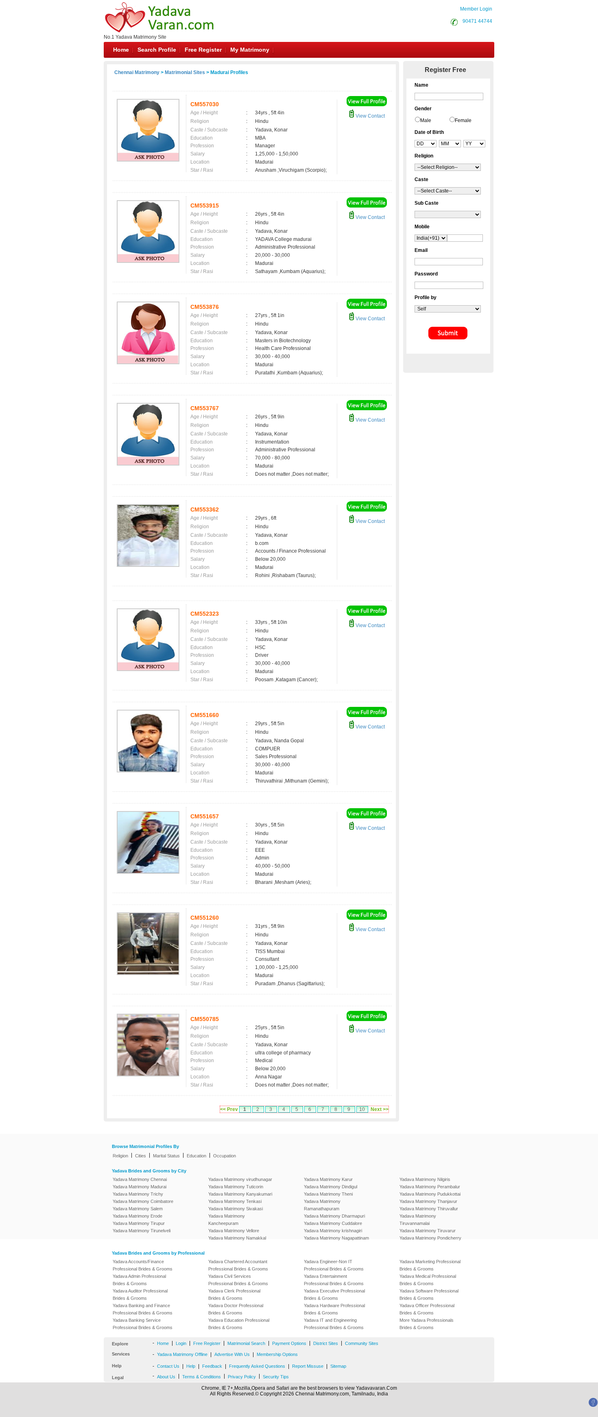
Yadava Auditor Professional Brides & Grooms (140, 1294)
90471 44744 (477, 21)
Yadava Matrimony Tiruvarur (427, 1230)
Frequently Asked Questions (257, 1366)
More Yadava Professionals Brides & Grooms (426, 1324)
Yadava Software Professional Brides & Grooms (428, 1294)
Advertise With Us (232, 1354)
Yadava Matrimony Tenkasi (235, 1201)
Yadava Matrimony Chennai (140, 1179)
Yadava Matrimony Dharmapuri (334, 1216)
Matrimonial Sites (185, 72)
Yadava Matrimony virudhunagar (240, 1179)
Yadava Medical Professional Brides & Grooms (427, 1280)
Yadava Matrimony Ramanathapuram (322, 1205)
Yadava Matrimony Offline (182, 1354)
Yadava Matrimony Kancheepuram (226, 1220)
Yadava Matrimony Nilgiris (424, 1179)
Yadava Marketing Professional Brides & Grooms (430, 1265)
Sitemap (338, 1366)
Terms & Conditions (201, 1376)
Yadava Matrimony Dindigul (330, 1186)
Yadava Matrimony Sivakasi (235, 1208)
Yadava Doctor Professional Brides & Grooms (235, 1309)
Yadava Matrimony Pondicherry (430, 1238)
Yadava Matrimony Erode (137, 1216)
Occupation (224, 1155)
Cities (140, 1155)
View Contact (369, 116)
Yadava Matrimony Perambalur (429, 1186)
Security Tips (276, 1376)
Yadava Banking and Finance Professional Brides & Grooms (142, 1309)
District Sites (325, 1343)
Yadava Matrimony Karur (328, 1179)
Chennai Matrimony (136, 72)
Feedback (212, 1366)
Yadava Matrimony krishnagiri (333, 1230)
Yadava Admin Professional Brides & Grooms (139, 1280)
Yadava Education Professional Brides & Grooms (238, 1324)
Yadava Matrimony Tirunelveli (141, 1230)
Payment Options (289, 1343)
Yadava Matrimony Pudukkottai (430, 1194)
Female (463, 120)
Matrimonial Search (246, 1343)
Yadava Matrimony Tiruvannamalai (417, 1220)
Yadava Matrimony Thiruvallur (428, 1208)
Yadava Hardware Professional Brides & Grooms (334, 1309)
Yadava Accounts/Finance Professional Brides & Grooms (142, 1265)
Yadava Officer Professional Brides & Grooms (426, 1309)
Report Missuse (307, 1366)
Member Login (476, 9)
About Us (166, 1376)
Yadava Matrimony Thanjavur (428, 1201)
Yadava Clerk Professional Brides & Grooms (234, 1294)
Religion (120, 1155)
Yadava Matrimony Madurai (139, 1186)
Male (425, 120)
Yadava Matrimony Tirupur (139, 1223)
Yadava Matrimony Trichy (138, 1194)
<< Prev (229, 1109)
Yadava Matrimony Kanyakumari (240, 1194)
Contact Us (168, 1366)
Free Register (203, 49)
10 (362, 1109)
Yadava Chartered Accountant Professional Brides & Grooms (238, 1265)
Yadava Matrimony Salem (138, 1208)
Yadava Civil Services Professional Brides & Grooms (238, 1280)
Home (121, 49)
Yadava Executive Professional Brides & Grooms (334, 1294)
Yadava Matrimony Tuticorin (235, 1186)
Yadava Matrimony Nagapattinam (336, 1238)
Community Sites (361, 1343)
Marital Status (166, 1155)
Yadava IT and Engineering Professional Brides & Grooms (334, 1324)
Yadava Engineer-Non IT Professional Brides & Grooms (334, 1265)
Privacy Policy (242, 1376)
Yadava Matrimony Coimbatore (143, 1201)
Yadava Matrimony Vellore (233, 1230)
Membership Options (277, 1354)
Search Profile (156, 49)
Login (181, 1343)
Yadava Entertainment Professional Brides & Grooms (334, 1280)
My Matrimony (249, 49)
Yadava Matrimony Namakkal (237, 1238)
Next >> (379, 1109)
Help (190, 1366)
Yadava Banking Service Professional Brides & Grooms (142, 1324)
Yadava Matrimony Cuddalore (333, 1223)
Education (196, 1155)
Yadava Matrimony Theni (328, 1194)
